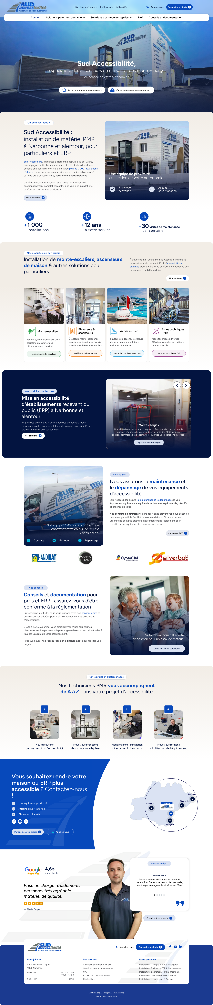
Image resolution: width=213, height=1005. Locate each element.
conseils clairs (89, 613)
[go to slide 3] (159, 895)
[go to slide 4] (161, 895)
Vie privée (108, 993)
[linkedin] (26, 822)
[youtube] (20, 822)
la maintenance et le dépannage (154, 499)
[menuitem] (86, 7)
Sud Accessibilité (33, 161)
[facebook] (14, 822)
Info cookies (119, 993)
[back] (177, 385)
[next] (186, 385)
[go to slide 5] (164, 895)
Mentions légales (95, 993)
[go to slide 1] (154, 895)
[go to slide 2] (157, 895)
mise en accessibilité (76, 426)
